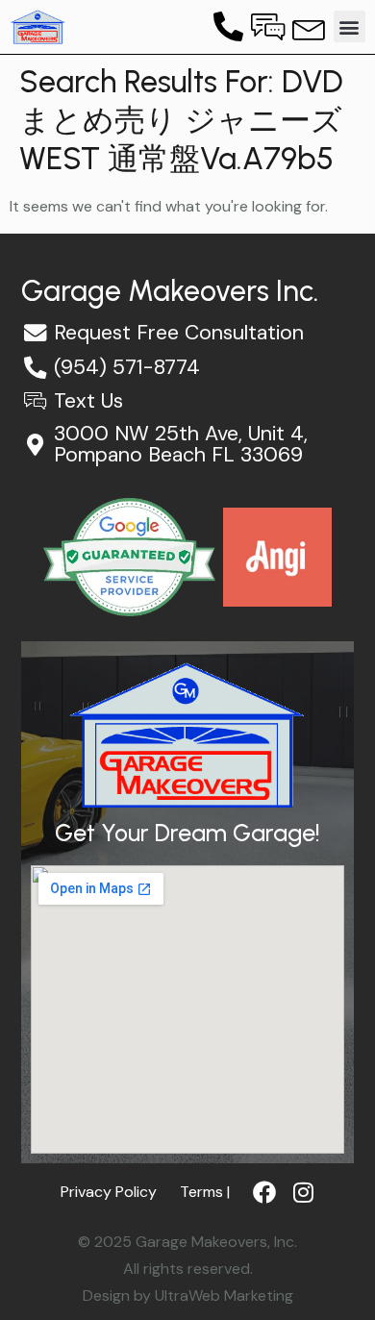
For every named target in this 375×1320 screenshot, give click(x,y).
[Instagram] (302, 1192)
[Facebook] (264, 1192)
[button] (349, 26)
